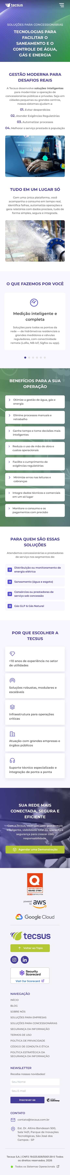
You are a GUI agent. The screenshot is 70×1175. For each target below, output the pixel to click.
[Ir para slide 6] (45, 358)
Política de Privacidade (27, 1040)
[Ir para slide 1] (25, 358)
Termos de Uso (21, 1034)
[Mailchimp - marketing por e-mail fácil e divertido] (53, 1100)
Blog (14, 1005)
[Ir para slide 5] (41, 358)
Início (14, 999)
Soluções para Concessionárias (33, 1023)
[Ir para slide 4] (37, 358)
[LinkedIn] (25, 960)
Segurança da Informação (30, 1029)
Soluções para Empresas (28, 1017)
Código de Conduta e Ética (29, 1046)
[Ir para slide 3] (33, 358)
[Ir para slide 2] (29, 358)
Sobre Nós (17, 1011)
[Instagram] (14, 960)
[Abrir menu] (61, 5)
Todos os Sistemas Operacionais (35, 1166)
